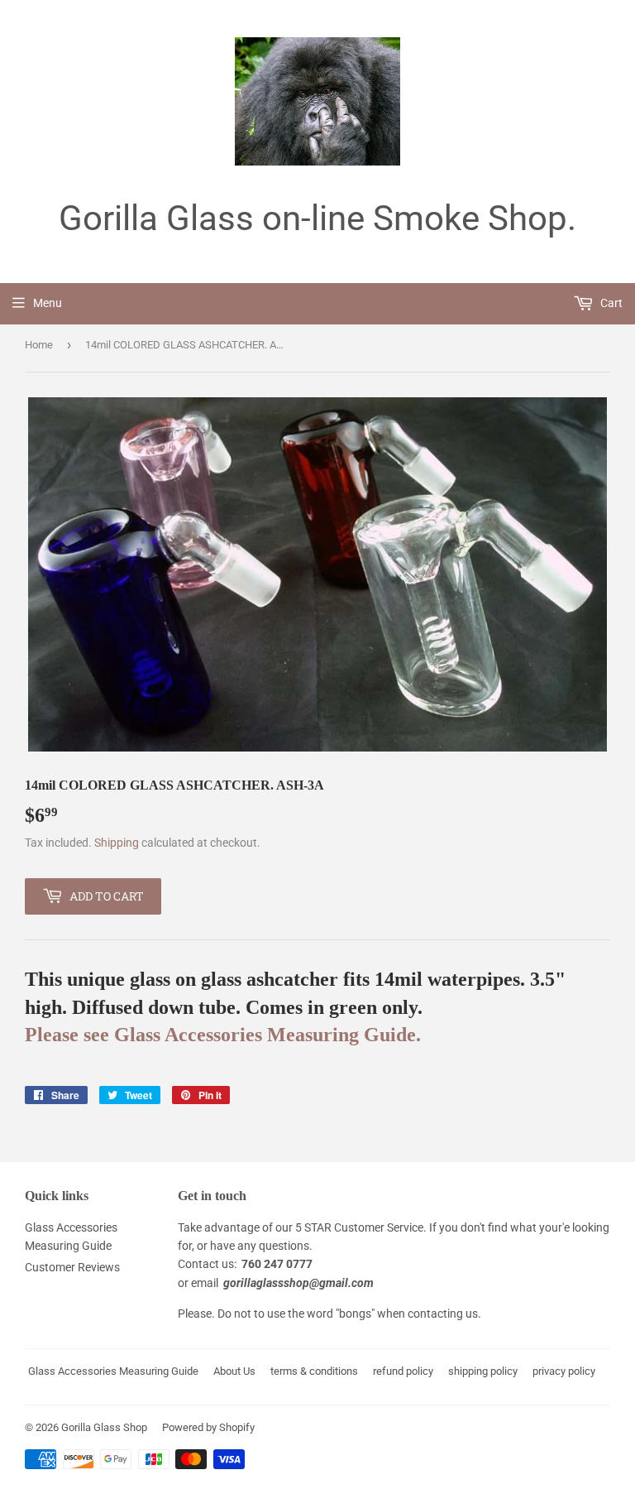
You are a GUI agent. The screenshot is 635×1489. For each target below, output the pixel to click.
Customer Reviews (72, 1267)
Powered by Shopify (208, 1427)
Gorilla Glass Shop (104, 1427)
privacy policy (563, 1371)
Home (39, 345)
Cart (610, 303)
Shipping (116, 842)
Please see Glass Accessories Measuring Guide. (223, 1034)
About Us (234, 1371)
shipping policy (483, 1371)
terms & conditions (314, 1371)
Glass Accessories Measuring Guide (113, 1371)
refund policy (403, 1371)
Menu (47, 303)
